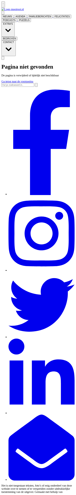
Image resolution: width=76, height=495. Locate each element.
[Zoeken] (36, 85)
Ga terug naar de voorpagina (17, 81)
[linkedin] (41, 412)
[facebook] (41, 194)
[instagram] (41, 270)
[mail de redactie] (41, 479)
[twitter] (41, 336)
